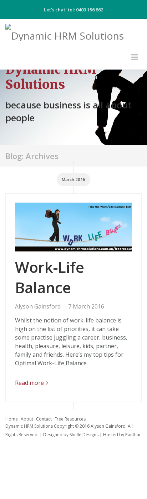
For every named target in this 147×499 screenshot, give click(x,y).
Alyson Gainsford (38, 306)
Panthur (133, 435)
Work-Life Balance (49, 277)
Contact (44, 419)
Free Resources (70, 419)
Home (11, 419)
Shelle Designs (84, 435)
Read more (29, 383)
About (27, 419)
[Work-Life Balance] (73, 230)
